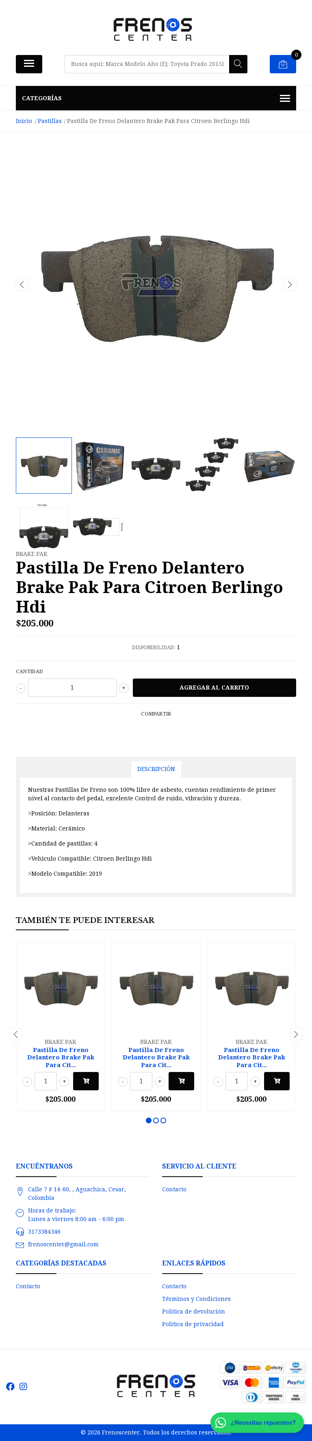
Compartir (156, 714)
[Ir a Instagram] (23, 1387)
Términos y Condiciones (196, 1299)
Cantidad (29, 671)
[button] (148, 1120)
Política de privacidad (193, 1324)
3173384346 (44, 1231)
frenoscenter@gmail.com (63, 1244)
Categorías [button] (42, 98)
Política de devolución (193, 1311)
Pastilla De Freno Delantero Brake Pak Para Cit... (60, 1057)
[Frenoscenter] (152, 30)
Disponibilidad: (153, 647)
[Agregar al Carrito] (86, 1081)
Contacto (174, 1189)
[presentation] (22, 285)
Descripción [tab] (156, 769)
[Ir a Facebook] (10, 1387)
